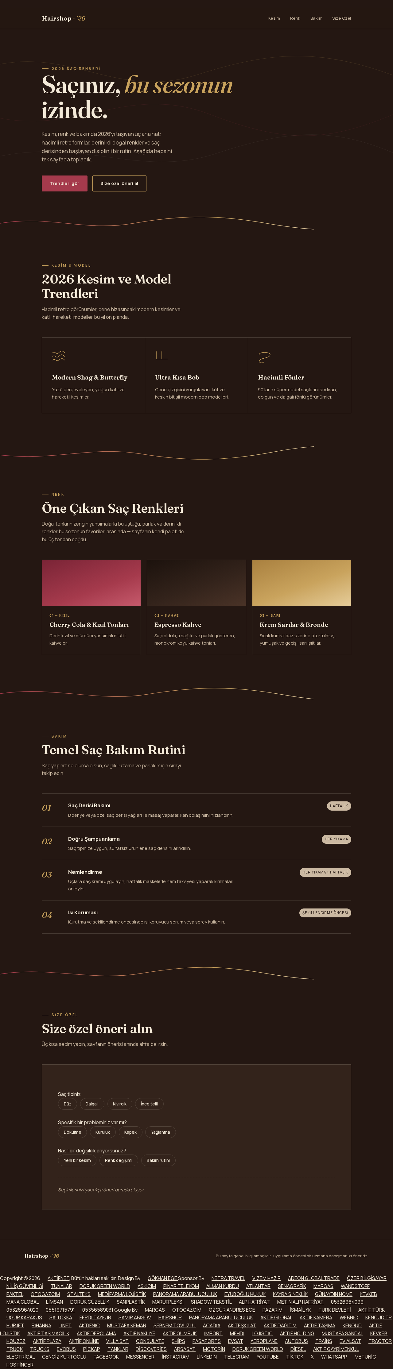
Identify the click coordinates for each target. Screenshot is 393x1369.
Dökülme (72, 1132)
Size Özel (341, 18)
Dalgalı (92, 1104)
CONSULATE (150, 1341)
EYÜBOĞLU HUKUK (245, 1294)
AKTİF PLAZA (47, 1341)
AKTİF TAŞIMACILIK (48, 1333)
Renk (295, 18)
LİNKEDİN (207, 1356)
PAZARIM (272, 1309)
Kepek (130, 1132)
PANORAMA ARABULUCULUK (185, 1294)
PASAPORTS (207, 1341)
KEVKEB (368, 1294)
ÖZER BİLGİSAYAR (367, 1278)
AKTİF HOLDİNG (297, 1333)
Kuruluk (102, 1132)
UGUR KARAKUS (24, 1317)
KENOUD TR (378, 1317)
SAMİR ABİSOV (135, 1317)
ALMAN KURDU (222, 1286)
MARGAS (323, 1286)
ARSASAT (185, 1349)
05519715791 (60, 1309)
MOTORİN (214, 1349)
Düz (68, 1104)
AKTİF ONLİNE (84, 1341)
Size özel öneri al (119, 183)
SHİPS (178, 1341)
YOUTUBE (268, 1356)
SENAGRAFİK (292, 1286)
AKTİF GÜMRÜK (180, 1333)
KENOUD (352, 1325)
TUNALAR (61, 1286)
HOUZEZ (15, 1341)
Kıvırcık (119, 1104)
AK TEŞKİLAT (242, 1325)
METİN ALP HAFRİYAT (300, 1301)
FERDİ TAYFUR (95, 1317)
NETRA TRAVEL (228, 1278)
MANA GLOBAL (22, 1301)
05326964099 (347, 1301)
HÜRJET (15, 1325)
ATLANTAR (258, 1286)
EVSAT (235, 1341)
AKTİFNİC (89, 1325)
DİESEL (298, 1349)
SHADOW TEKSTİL (211, 1301)
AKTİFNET (58, 1278)
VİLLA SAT (117, 1341)
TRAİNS (323, 1341)
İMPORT (213, 1333)
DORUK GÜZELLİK (89, 1301)
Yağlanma (160, 1132)
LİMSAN (54, 1301)
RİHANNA (41, 1325)
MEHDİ (237, 1333)
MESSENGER (140, 1356)
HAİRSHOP (170, 1317)
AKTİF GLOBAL (276, 1317)
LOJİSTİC (262, 1333)
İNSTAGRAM (175, 1356)
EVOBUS (66, 1349)
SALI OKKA (60, 1317)
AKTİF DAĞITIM (280, 1325)
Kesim (274, 18)
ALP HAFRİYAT (254, 1301)
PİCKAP (91, 1349)
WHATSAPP (334, 1356)
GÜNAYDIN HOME (333, 1294)
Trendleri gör (65, 183)
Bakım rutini (158, 1160)
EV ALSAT (350, 1341)
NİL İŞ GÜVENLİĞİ (24, 1286)
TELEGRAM (236, 1356)
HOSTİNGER (19, 1364)
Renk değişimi (118, 1160)
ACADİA (211, 1325)
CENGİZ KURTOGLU (64, 1356)
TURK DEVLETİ (334, 1309)
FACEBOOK (106, 1356)
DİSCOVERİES (151, 1349)
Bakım (316, 18)
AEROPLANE (264, 1341)
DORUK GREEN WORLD (105, 1286)
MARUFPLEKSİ (168, 1301)
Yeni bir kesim (77, 1160)
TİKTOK (294, 1356)
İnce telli (149, 1104)
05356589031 (97, 1309)
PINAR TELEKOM (181, 1286)
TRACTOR (380, 1341)
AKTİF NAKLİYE (139, 1333)
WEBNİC (349, 1317)
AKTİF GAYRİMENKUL (336, 1349)
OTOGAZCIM (45, 1294)
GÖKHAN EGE (163, 1278)
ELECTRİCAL (20, 1356)
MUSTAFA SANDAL (342, 1333)
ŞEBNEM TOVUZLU (175, 1325)
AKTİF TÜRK (371, 1309)
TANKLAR (117, 1349)
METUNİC (365, 1356)
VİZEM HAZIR (266, 1278)
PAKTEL (14, 1294)
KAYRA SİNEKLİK (290, 1294)
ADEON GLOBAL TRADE (314, 1278)
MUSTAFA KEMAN (126, 1325)
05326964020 (22, 1309)
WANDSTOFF (355, 1286)
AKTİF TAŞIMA (319, 1325)
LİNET (65, 1325)
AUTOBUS (296, 1341)
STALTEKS (79, 1294)
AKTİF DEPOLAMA (96, 1333)
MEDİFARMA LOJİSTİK (122, 1294)
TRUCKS (39, 1349)
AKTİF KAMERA (316, 1317)
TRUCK (14, 1349)
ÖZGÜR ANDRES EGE (232, 1309)
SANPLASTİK (131, 1301)
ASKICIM (147, 1286)
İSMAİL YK (300, 1309)
